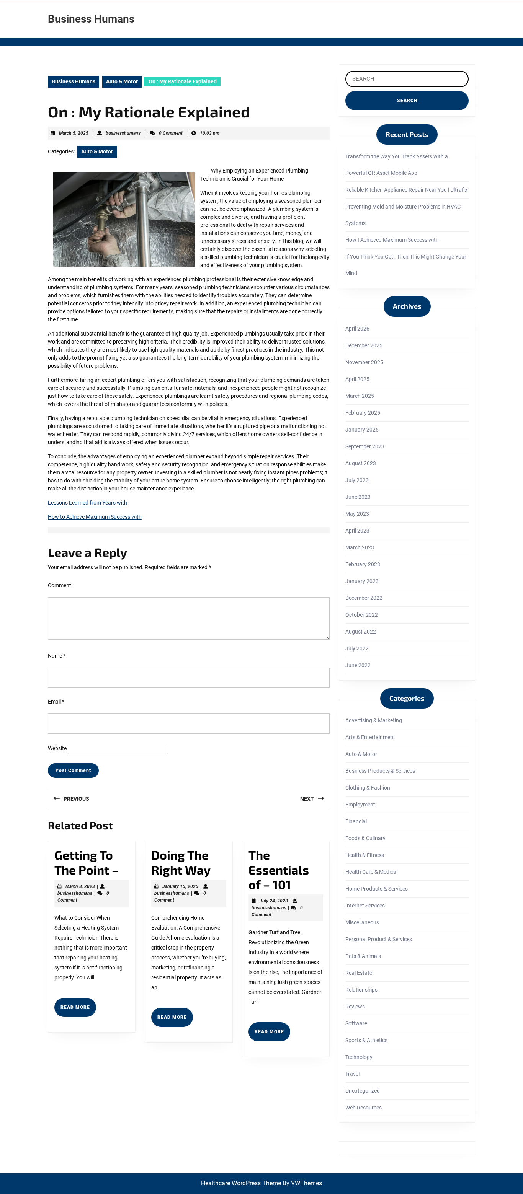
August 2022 (360, 632)
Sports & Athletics (366, 1040)
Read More (78, 1010)
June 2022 (358, 665)
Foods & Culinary (365, 838)
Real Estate (358, 973)
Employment (360, 804)
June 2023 (358, 497)
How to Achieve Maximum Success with (95, 517)
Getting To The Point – (86, 861)
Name (56, 656)
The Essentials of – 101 (278, 869)
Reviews (355, 1006)
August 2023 (360, 463)
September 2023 (364, 446)
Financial (356, 821)
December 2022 (363, 598)
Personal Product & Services (378, 939)
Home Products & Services (376, 889)
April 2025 (357, 379)
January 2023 (362, 581)
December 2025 (363, 345)
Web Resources (363, 1107)
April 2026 (357, 329)
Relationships (361, 990)
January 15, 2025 (180, 886)
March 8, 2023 (80, 886)
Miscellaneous (362, 922)
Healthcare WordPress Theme (241, 1183)
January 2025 (362, 430)
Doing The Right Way (181, 861)
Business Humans (91, 19)
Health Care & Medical (371, 872)
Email (56, 702)
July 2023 (357, 480)
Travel (352, 1074)
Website (57, 748)
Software (356, 1023)
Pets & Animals (363, 956)
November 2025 (364, 362)
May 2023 (357, 514)
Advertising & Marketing (373, 720)
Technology (359, 1057)
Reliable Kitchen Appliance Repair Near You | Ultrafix (406, 190)
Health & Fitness (364, 855)
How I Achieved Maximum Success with (392, 240)
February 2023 (362, 564)
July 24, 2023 (274, 901)
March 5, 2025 (73, 133)
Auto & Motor (122, 81)
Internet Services (365, 905)
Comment (59, 585)
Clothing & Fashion (367, 788)
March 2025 (359, 396)
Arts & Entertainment (370, 737)
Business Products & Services (380, 771)
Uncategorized (362, 1091)
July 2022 (357, 648)
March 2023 (359, 547)
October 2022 (361, 615)
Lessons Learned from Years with (87, 503)
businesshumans (123, 133)
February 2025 (362, 413)
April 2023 (357, 531)
